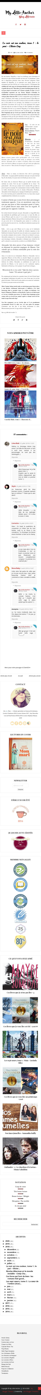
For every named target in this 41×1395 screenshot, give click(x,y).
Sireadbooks (5, 1371)
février (10, 1297)
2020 (7, 1241)
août (9, 1260)
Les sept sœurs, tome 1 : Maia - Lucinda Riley (20, 1061)
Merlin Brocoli (5, 1366)
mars (9, 1295)
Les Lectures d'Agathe (7, 1357)
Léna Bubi (15, 443)
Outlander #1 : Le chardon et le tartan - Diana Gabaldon (20, 1168)
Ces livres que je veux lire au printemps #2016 (20, 1098)
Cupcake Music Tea (7, 1346)
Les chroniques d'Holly (7, 1353)
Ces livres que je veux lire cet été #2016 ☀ (20, 1026)
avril (9, 1292)
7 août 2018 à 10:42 (27, 590)
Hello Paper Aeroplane (7, 1351)
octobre (11, 1255)
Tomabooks (4, 1373)
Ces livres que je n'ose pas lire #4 (20, 992)
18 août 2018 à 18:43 (26, 609)
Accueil (20, 676)
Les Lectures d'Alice (7, 1360)
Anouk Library (5, 1338)
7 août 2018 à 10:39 (27, 465)
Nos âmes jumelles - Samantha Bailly (20, 1133)
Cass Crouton (5, 1340)
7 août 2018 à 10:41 (27, 545)
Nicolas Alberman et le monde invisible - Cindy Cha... (19, 1272)
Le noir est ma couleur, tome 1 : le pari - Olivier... (21, 1267)
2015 (7, 1309)
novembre (12, 1252)
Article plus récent (6, 676)
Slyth (14, 486)
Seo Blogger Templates (31, 1391)
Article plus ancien (35, 676)
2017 (7, 1303)
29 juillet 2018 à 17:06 (23, 486)
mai (9, 1289)
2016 (7, 1306)
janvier (10, 1300)
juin (9, 1286)
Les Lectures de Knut (7, 1362)
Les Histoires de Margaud (8, 1355)
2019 (7, 1244)
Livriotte (15, 523)
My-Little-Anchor (24, 465)
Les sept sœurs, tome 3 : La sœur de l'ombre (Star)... (22, 1282)
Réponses (18, 461)
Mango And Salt (6, 1364)
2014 (7, 1311)
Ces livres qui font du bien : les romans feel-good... (19, 1277)
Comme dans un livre (7, 1342)
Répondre (15, 457)
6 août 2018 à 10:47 (27, 568)
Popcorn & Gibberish (7, 1369)
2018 (7, 1246)
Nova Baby (16, 568)
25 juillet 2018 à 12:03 (27, 443)
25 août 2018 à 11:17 (25, 627)
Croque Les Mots (6, 1344)
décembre (11, 1249)
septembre (12, 1258)
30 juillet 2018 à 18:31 (26, 523)
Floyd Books (5, 1349)
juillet (10, 1263)
